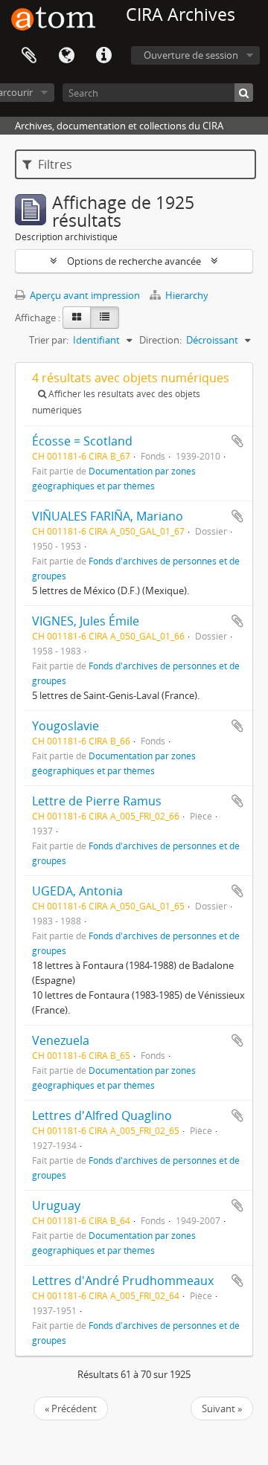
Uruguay (56, 1205)
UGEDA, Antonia (77, 891)
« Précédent (71, 1408)
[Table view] (104, 317)
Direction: (160, 340)
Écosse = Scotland (82, 441)
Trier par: (48, 340)
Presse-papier (29, 55)
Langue (66, 55)
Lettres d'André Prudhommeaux (123, 1280)
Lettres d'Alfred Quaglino (102, 1115)
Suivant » (222, 1408)
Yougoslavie (65, 726)
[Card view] (77, 317)
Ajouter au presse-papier (237, 441)
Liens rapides (103, 55)
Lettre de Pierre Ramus (97, 801)
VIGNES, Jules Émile (85, 621)
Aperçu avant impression (84, 295)
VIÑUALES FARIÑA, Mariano (107, 516)
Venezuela (60, 1040)
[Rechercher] (243, 92)
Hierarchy (185, 295)
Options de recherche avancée (134, 261)
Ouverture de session (191, 55)
